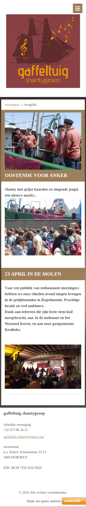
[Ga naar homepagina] (43, 45)
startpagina (12, 104)
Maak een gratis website (44, 501)
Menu (77, 8)
